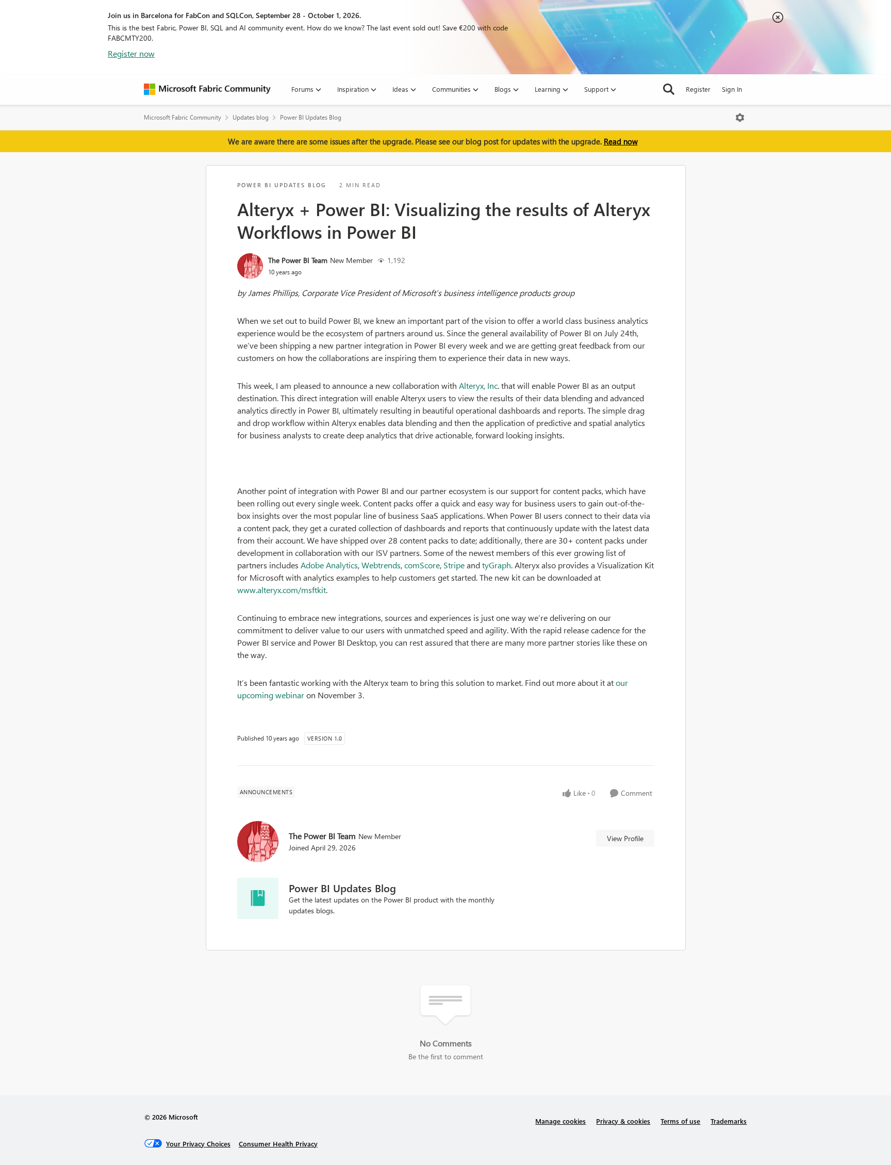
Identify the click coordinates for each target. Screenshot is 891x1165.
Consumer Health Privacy (278, 1143)
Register (698, 89)
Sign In (732, 89)
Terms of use (680, 1121)
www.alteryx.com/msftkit (281, 589)
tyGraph (496, 565)
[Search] (669, 89)
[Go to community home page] (207, 89)
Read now (621, 141)
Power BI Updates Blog (310, 117)
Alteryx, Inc (478, 385)
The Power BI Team (297, 260)
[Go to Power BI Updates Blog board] (257, 898)
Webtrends (381, 565)
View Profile (625, 838)
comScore (422, 565)
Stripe (454, 565)
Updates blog (251, 117)
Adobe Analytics (329, 565)
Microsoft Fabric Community (182, 117)
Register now (131, 53)
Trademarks (729, 1121)
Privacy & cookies (623, 1121)
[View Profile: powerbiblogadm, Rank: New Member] (250, 266)
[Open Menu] (740, 117)
